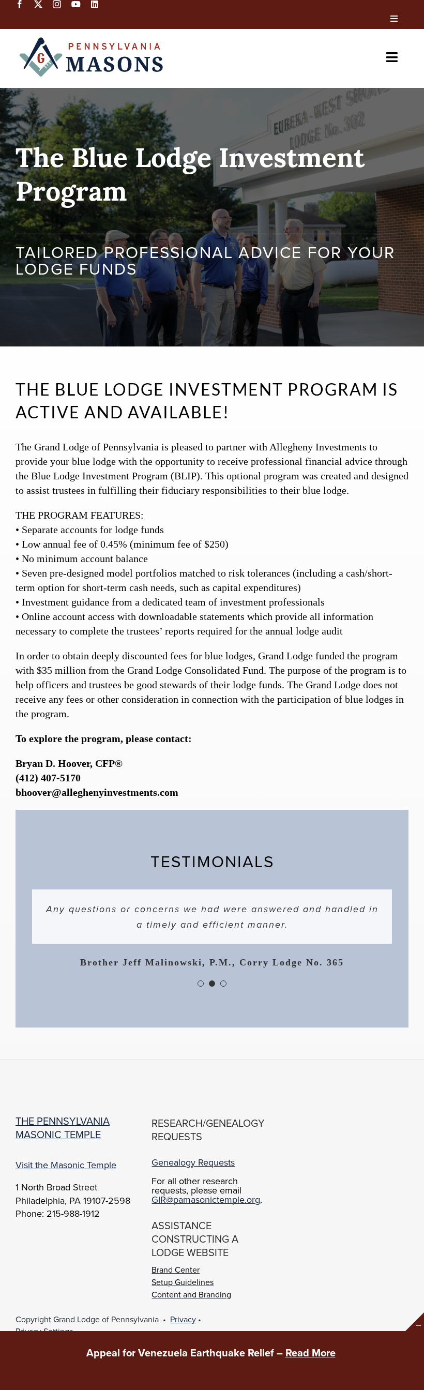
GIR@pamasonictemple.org (206, 1199)
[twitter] (38, 4)
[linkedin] (94, 4)
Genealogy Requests (193, 1162)
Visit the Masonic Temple (66, 1165)
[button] (201, 983)
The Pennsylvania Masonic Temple (63, 1127)
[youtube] (76, 4)
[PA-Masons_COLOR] (93, 39)
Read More (310, 1353)
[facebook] (20, 4)
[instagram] (57, 4)
